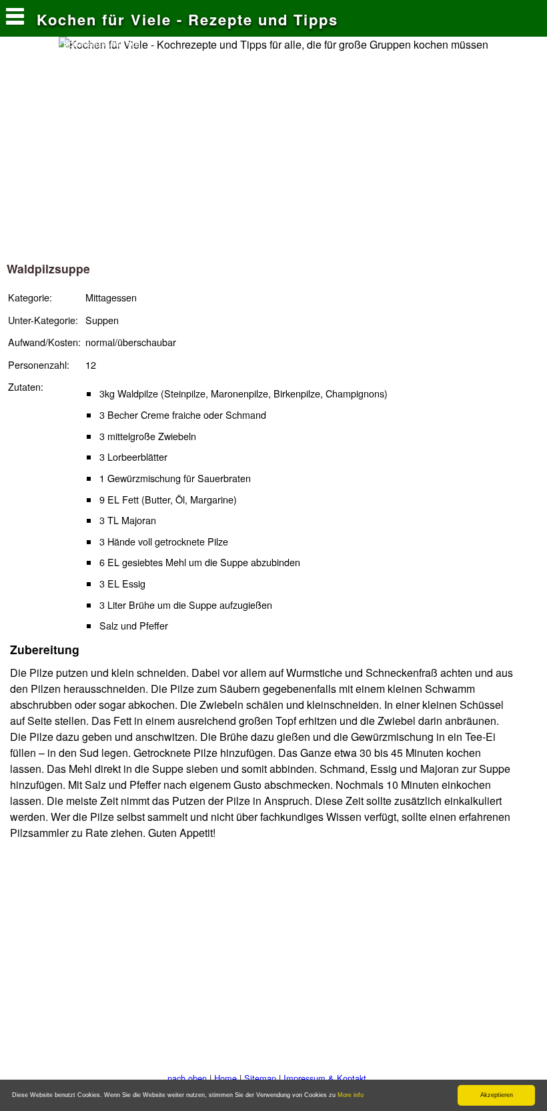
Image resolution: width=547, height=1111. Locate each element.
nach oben (187, 1078)
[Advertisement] (273, 152)
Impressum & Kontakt (325, 1078)
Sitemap (260, 1078)
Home (225, 1078)
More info (351, 1095)
